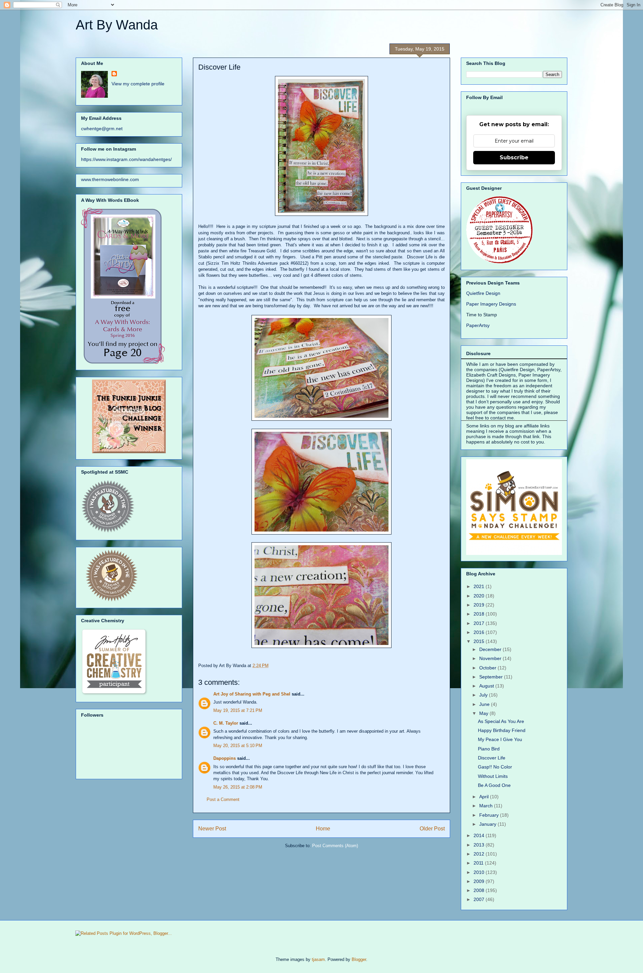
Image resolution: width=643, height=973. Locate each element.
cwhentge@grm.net (102, 128)
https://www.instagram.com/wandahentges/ (126, 159)
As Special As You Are (501, 721)
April (484, 796)
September (491, 676)
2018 (480, 614)
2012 (480, 854)
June (485, 704)
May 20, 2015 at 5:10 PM (237, 745)
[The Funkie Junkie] (129, 451)
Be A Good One (494, 785)
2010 (480, 872)
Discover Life (491, 757)
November (491, 658)
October (488, 667)
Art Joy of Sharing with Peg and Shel (251, 694)
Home (323, 828)
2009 (480, 881)
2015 (480, 641)
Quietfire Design (483, 293)
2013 (480, 844)
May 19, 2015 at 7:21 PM (237, 710)
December (491, 649)
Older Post (432, 828)
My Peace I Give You (500, 739)
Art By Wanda (117, 24)
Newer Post (212, 828)
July (484, 695)
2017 (480, 623)
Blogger (359, 959)
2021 (480, 586)
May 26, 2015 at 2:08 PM (237, 787)
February (489, 815)
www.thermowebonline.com (110, 179)
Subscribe (514, 157)
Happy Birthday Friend (501, 730)
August (487, 685)
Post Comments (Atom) (335, 845)
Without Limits (493, 776)
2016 (480, 632)
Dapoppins (224, 758)
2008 (480, 890)
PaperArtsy (478, 325)
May (484, 713)
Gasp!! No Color (495, 766)
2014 (480, 835)
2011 (479, 863)
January (488, 824)
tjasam (318, 959)
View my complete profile (138, 83)
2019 (480, 604)
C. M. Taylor (225, 723)
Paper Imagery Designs (491, 304)
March (486, 805)
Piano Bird (489, 748)
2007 (480, 899)
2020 (480, 595)
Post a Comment (223, 799)
